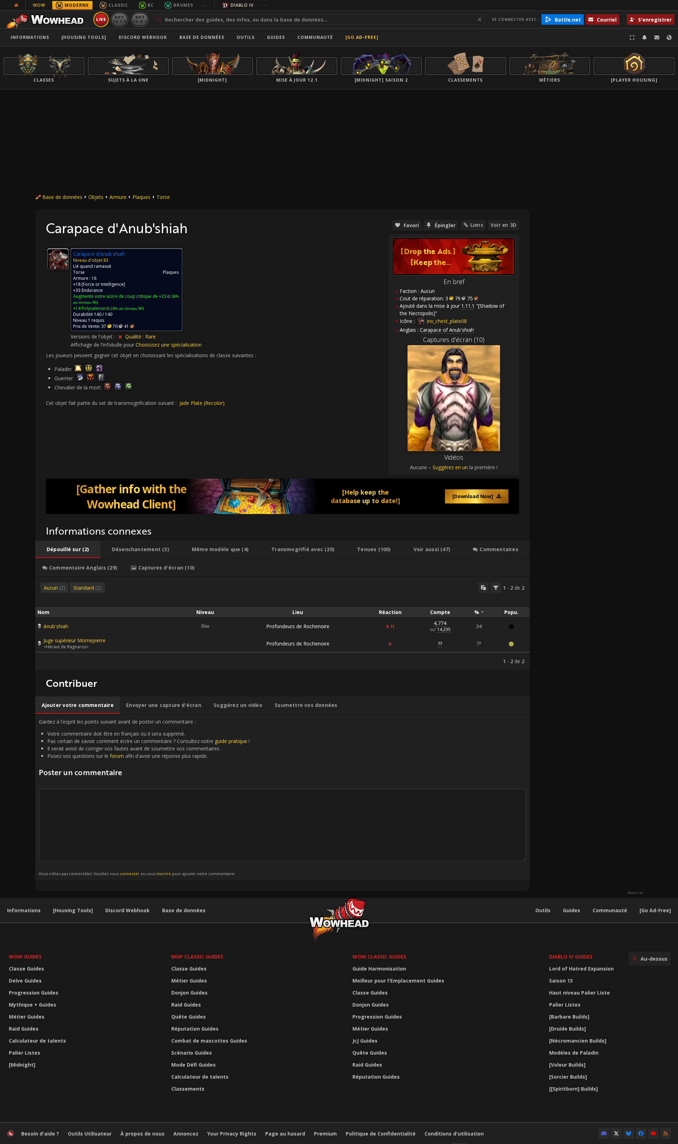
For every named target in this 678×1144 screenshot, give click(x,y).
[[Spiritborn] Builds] (573, 1088)
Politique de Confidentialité (381, 1133)
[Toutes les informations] (16, 5)
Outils (543, 910)
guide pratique (231, 741)
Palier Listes (24, 1052)
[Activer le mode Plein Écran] (632, 37)
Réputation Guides (195, 1028)
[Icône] (58, 259)
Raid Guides (23, 1028)
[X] (616, 1133)
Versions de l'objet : (94, 336)
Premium (325, 1133)
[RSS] (665, 1133)
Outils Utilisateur (90, 1133)
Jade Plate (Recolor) (202, 403)
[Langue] (669, 37)
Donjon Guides (189, 992)
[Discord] (604, 1133)
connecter (129, 873)
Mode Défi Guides (193, 1064)
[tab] (68, 549)
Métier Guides (26, 1016)
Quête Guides (188, 1016)
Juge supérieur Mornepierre (74, 640)
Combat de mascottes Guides (209, 1040)
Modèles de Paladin (574, 1052)
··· (204, 5)
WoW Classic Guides (379, 956)
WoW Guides (25, 956)
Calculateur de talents (37, 1040)
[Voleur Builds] (567, 1064)
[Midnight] (22, 1064)
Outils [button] (246, 37)
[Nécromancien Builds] (577, 1040)
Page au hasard (285, 1133)
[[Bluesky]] (628, 1133)
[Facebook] (641, 1133)
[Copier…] (483, 587)
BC (151, 5)
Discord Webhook (143, 37)
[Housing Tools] (73, 910)
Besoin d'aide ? (40, 1133)
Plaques (141, 197)
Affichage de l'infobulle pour (103, 344)
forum (117, 756)
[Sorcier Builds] (568, 1076)
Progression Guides (33, 992)
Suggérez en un (450, 467)
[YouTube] (653, 1133)
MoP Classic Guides (197, 956)
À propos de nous (142, 1133)
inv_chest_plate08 (446, 321)
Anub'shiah (55, 626)
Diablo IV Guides (571, 956)
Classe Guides (26, 968)
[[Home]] (47, 19)
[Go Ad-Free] (362, 37)
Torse (163, 197)
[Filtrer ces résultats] (495, 587)
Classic (118, 5)
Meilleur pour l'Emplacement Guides (398, 980)
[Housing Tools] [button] (83, 37)
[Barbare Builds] (569, 1016)
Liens (476, 225)
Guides (276, 37)
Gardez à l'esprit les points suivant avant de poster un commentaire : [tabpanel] (144, 797)
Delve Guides (25, 980)
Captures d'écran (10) (453, 339)
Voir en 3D (503, 225)
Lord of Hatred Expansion (581, 968)
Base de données (201, 37)
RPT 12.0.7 (139, 19)
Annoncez (185, 1133)
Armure (117, 197)
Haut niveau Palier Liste (579, 992)
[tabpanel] (282, 623)
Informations (30, 37)
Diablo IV (242, 5)
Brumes (183, 5)
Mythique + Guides (32, 1004)
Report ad (635, 893)
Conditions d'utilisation (454, 1133)
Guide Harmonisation (379, 968)
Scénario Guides (191, 1052)
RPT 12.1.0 (119, 19)
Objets (95, 197)
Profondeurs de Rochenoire (297, 626)
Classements (187, 1088)
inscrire (163, 873)
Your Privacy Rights (231, 1133)
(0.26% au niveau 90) (124, 308)
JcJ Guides (364, 1040)
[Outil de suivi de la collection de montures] (282, 496)
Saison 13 (561, 980)
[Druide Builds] (567, 1028)
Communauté (315, 37)
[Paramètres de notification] (644, 37)
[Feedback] (657, 37)
